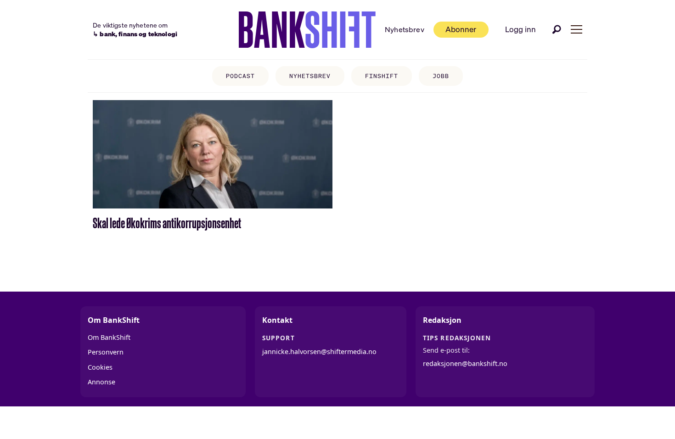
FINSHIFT (381, 76)
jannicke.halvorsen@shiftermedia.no (319, 351)
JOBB (441, 76)
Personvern (106, 352)
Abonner (460, 29)
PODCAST (240, 76)
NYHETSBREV (310, 76)
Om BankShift (109, 337)
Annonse (101, 381)
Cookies (100, 367)
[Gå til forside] (307, 30)
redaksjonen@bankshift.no (465, 363)
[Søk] (557, 29)
